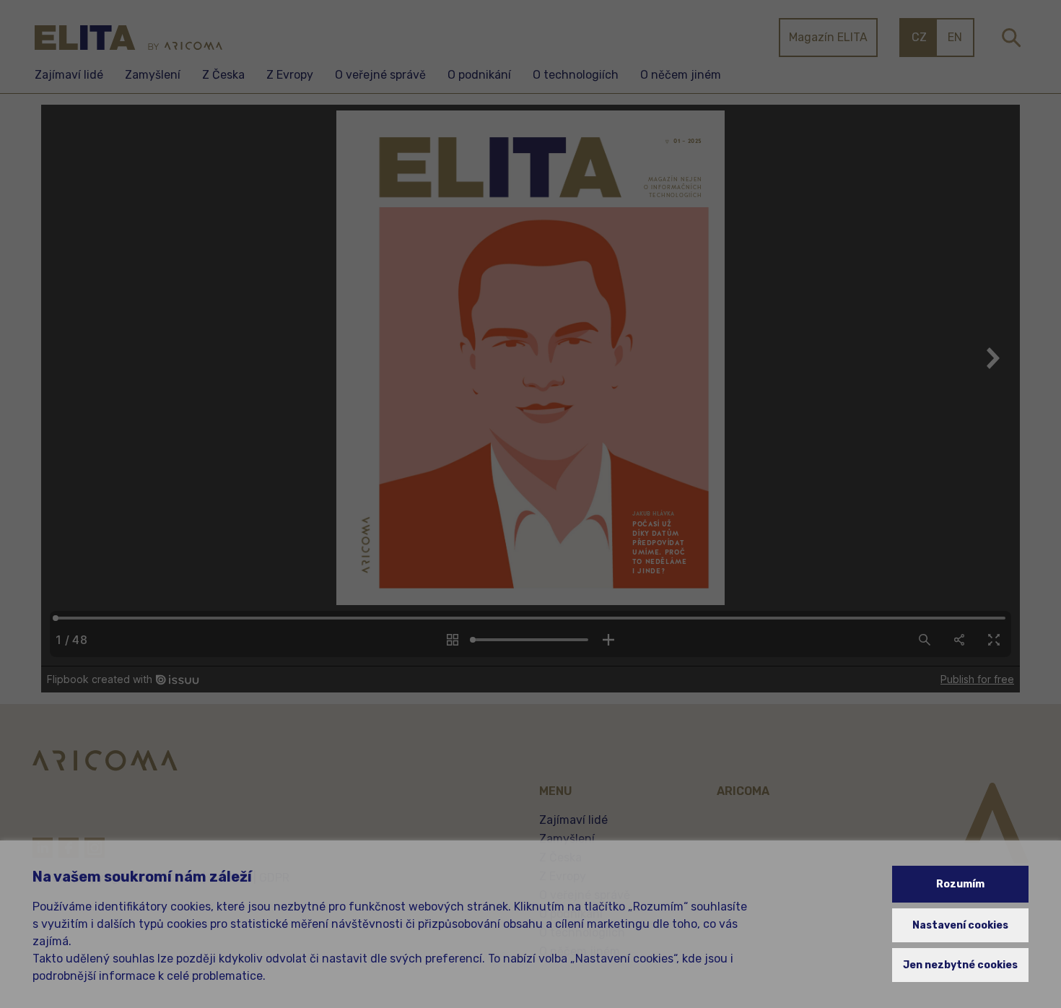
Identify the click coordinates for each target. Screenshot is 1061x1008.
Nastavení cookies (960, 925)
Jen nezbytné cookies (960, 965)
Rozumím (960, 884)
